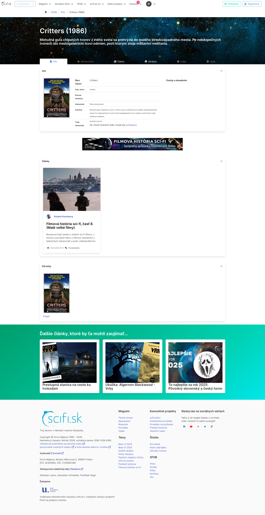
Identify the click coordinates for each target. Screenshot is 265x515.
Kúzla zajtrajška (158, 447)
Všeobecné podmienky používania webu (61, 443)
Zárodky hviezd (158, 450)
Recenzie (123, 424)
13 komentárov (74, 248)
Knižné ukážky (125, 450)
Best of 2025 (125, 444)
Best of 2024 (125, 447)
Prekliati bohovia (127, 464)
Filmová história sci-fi (129, 467)
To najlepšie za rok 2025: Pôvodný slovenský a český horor (195, 386)
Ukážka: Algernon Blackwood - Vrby (130, 386)
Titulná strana (125, 417)
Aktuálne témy (62, 3)
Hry (152, 477)
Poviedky (123, 427)
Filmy (152, 463)
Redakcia (76, 469)
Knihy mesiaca (125, 454)
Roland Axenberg (63, 216)
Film (63, 12)
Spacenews (124, 421)
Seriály (153, 467)
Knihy (153, 470)
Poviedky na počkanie (161, 424)
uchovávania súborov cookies (92, 447)
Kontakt (57, 453)
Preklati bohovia (158, 427)
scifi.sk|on (155, 417)
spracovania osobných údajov (56, 447)
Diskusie (134, 3)
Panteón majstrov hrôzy (130, 457)
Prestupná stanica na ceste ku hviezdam (67, 386)
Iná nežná (155, 444)
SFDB (54, 12)
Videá (121, 431)
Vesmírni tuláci (157, 431)
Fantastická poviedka (161, 421)
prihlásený (131, 125)
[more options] (221, 71)
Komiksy (154, 473)
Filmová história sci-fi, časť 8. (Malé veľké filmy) (69, 226)
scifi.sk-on (95, 3)
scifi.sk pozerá (126, 460)
